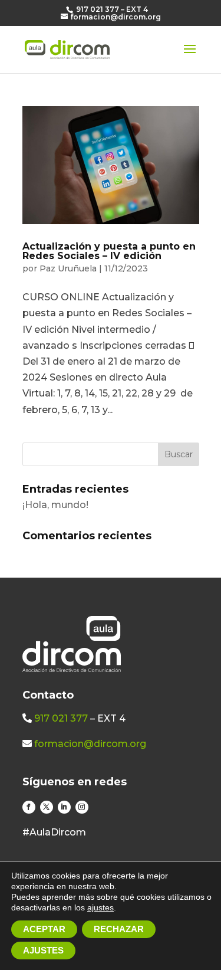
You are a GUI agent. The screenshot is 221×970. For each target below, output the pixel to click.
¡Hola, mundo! (55, 504)
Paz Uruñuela (68, 268)
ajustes (100, 907)
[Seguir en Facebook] (28, 807)
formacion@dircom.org (90, 743)
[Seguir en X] (46, 807)
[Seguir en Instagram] (81, 807)
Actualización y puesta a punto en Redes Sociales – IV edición (109, 251)
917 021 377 (61, 718)
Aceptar (44, 929)
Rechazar (119, 929)
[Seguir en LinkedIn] (64, 807)
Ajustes (43, 950)
